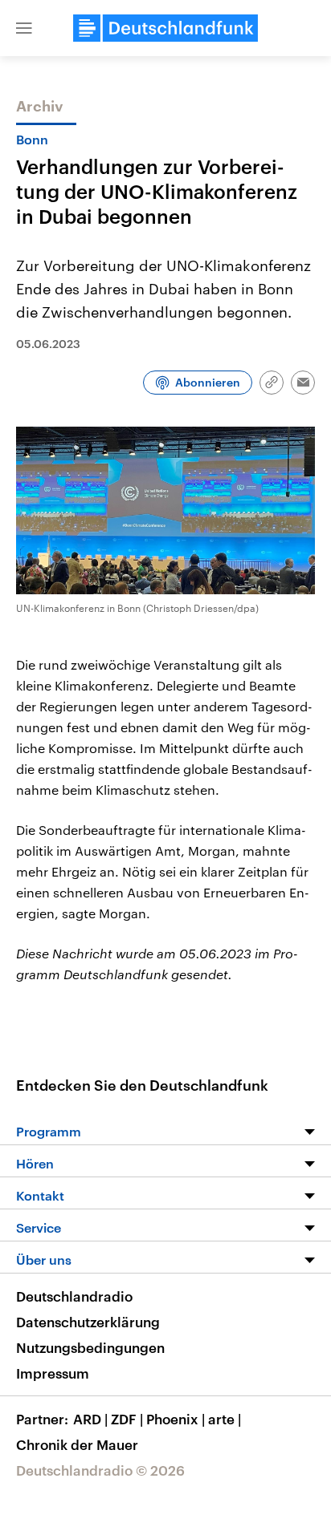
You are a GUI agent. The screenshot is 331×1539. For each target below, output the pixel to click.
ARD (90, 1419)
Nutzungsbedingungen (90, 1347)
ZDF (127, 1419)
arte (224, 1419)
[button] (24, 28)
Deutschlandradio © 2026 (100, 1470)
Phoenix (175, 1419)
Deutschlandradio (74, 1296)
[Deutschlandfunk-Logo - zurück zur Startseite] (165, 28)
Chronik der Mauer (77, 1444)
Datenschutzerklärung (88, 1322)
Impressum (52, 1373)
